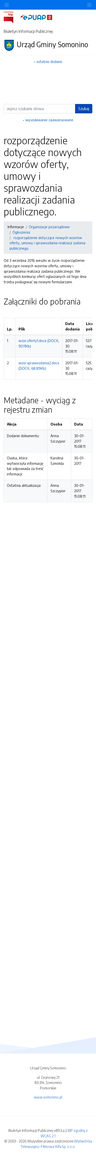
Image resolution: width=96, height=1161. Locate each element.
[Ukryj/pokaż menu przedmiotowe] (6, 5)
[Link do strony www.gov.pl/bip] (11, 17)
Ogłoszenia (21, 232)
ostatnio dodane (49, 61)
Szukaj (83, 108)
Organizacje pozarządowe (49, 226)
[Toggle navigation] (89, 5)
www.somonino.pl (48, 1097)
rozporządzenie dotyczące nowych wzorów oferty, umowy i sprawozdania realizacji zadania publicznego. (47, 242)
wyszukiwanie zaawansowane (49, 120)
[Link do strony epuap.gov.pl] (36, 17)
